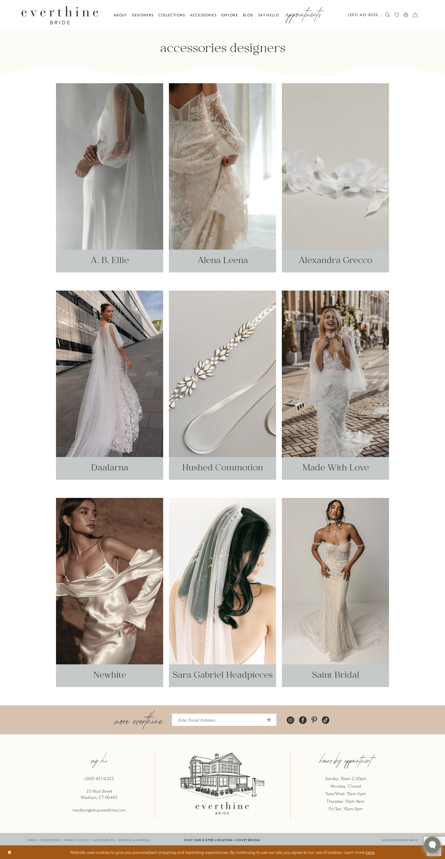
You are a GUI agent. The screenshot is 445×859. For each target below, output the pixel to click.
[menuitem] (364, 15)
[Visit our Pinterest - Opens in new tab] (314, 719)
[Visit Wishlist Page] (396, 15)
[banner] (59, 15)
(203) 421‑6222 (99, 778)
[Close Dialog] (9, 852)
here (370, 852)
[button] (405, 15)
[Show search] (387, 15)
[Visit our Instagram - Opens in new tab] (290, 719)
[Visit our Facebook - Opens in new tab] (303, 719)
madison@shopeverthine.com (99, 809)
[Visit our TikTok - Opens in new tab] (325, 719)
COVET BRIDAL (248, 840)
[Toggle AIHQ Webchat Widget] (432, 845)
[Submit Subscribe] (267, 720)
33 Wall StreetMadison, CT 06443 (99, 794)
